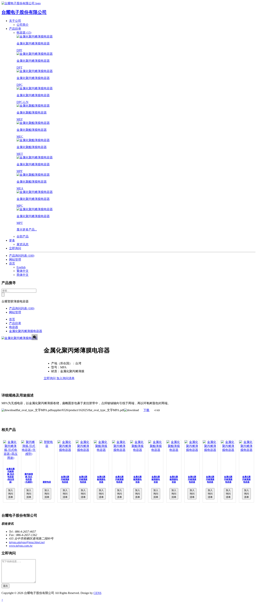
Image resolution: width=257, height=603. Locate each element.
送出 (5, 585)
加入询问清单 (65, 378)
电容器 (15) (24, 32)
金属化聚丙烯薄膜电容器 (25, 331)
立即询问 (15, 248)
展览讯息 (23, 244)
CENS (97, 593)
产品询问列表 (21, 255)
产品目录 (15, 323)
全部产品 (23, 236)
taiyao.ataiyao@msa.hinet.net (27, 542)
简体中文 (23, 274)
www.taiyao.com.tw (21, 545)
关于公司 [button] (15, 20)
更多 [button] (12, 240)
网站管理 (15, 259)
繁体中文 (23, 270)
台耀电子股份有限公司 (24, 12)
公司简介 (23, 24)
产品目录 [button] (15, 28)
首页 (12, 319)
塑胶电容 (47, 482)
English (21, 267)
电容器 (13, 327)
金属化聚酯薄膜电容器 (101, 479)
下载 (146, 410)
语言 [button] (12, 263)
